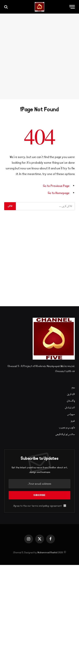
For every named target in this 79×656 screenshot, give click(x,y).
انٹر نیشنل (70, 408)
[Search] (6, 7)
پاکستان (71, 401)
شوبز (73, 421)
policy (46, 506)
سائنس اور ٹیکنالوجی (65, 434)
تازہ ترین (71, 394)
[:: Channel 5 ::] (39, 7)
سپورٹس (71, 414)
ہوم (73, 388)
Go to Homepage (59, 193)
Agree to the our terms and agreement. (37, 506)
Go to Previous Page (56, 186)
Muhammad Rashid (47, 552)
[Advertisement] (39, 56)
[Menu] (72, 7)
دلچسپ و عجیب (67, 428)
